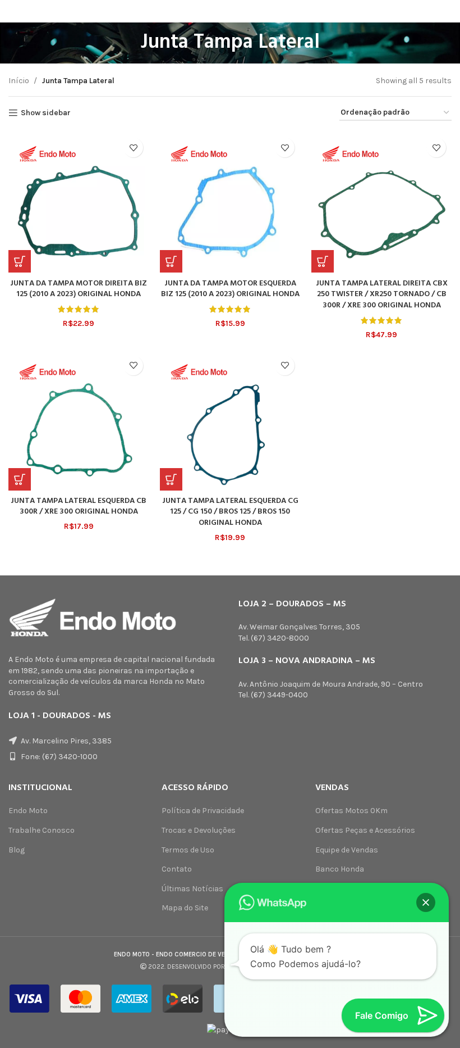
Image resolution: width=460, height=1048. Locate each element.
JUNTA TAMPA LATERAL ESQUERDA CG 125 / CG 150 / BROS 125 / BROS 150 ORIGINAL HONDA (230, 511)
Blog (16, 850)
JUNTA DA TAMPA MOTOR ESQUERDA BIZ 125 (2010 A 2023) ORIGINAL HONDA (230, 289)
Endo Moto (28, 810)
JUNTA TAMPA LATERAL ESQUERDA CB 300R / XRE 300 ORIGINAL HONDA (78, 506)
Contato (177, 869)
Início (18, 80)
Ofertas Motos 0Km (351, 810)
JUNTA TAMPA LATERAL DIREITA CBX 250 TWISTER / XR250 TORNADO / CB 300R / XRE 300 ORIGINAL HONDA (382, 294)
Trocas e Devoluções (199, 830)
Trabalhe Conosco (41, 830)
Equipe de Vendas (346, 850)
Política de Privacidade (203, 810)
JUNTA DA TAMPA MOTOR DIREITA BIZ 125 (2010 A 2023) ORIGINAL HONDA (78, 289)
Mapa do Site (185, 908)
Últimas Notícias (192, 888)
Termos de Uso (188, 850)
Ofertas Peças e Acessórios (365, 830)
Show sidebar (46, 112)
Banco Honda (339, 869)
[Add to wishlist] (133, 147)
